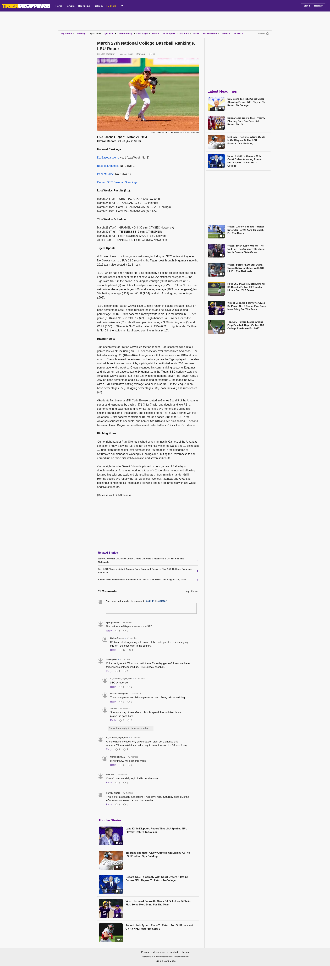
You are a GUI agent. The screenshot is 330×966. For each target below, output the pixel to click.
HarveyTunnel (113, 793)
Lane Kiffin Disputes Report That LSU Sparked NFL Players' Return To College (156, 830)
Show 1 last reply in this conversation (129, 728)
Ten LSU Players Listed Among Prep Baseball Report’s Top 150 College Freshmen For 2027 (245, 325)
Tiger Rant (108, 33)
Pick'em (98, 6)
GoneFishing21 (117, 757)
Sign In (307, 6)
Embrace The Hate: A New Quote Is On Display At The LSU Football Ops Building (157, 854)
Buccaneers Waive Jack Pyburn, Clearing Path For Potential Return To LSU (246, 121)
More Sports (169, 33)
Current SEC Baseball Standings (117, 182)
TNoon (113, 708)
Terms (185, 952)
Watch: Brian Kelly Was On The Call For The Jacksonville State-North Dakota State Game (246, 249)
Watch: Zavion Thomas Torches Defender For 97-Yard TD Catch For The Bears (246, 230)
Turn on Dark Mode (165, 960)
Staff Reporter (107, 54)
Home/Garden (210, 33)
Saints (196, 33)
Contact (173, 952)
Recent (194, 591)
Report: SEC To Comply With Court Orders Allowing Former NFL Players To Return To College (156, 878)
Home (59, 6)
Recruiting (84, 6)
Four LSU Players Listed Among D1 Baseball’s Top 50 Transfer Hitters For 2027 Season (246, 287)
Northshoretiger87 (119, 693)
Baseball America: (108, 165)
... (121, 5)
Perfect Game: (105, 174)
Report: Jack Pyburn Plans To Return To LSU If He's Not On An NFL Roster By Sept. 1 (159, 927)
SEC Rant (184, 33)
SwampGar (111, 659)
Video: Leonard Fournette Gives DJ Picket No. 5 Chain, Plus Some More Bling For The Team (158, 903)
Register (318, 6)
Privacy (145, 952)
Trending (81, 33)
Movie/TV (238, 33)
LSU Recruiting (125, 33)
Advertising (159, 952)
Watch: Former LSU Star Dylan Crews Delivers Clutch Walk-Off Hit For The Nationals (245, 268)
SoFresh (110, 774)
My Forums (66, 33)
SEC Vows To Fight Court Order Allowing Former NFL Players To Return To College (246, 102)
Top (187, 591)
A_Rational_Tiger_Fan (121, 678)
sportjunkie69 (112, 622)
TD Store (111, 6)
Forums (70, 6)
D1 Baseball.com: (108, 157)
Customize (261, 33)
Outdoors (225, 33)
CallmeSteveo (117, 638)
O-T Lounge (142, 33)
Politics (155, 33)
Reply (109, 630)
